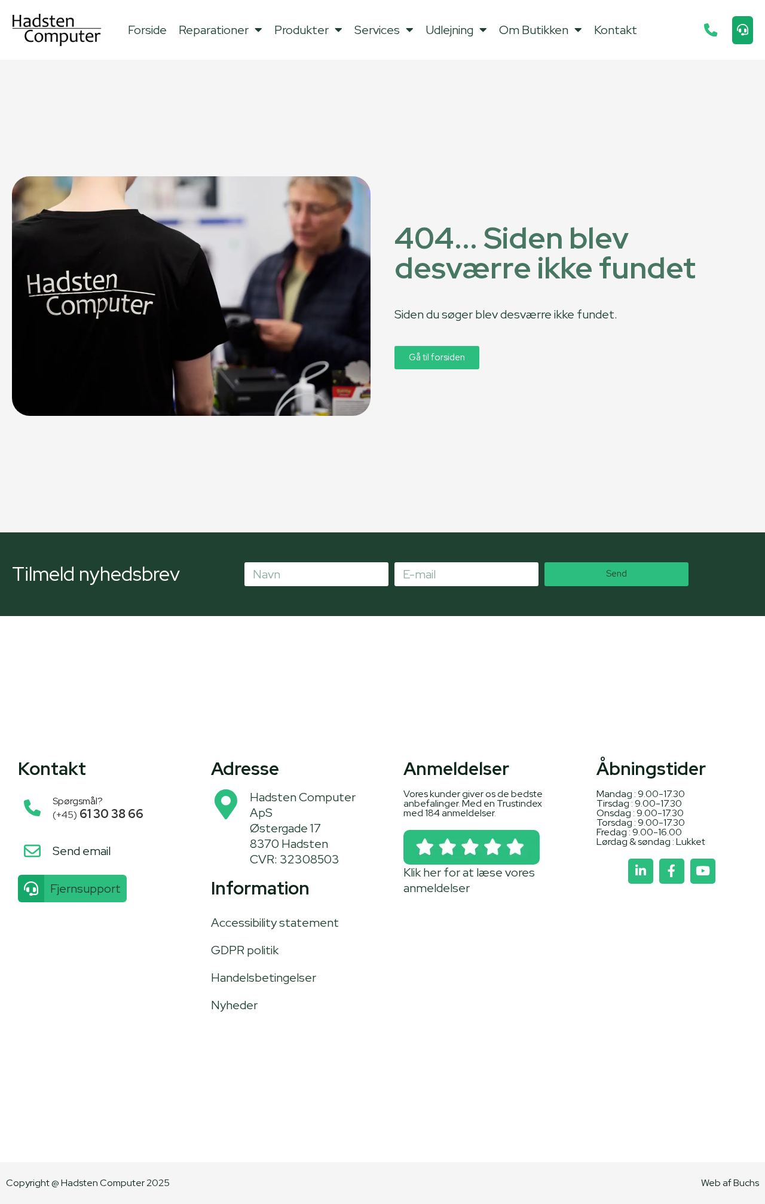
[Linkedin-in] (640, 871)
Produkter (301, 30)
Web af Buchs (730, 1183)
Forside (147, 30)
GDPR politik (245, 950)
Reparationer (214, 30)
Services (377, 30)
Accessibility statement (275, 922)
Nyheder (234, 1005)
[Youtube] (702, 871)
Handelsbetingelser (263, 977)
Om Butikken (533, 30)
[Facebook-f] (671, 871)
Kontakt (615, 30)
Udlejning (449, 30)
